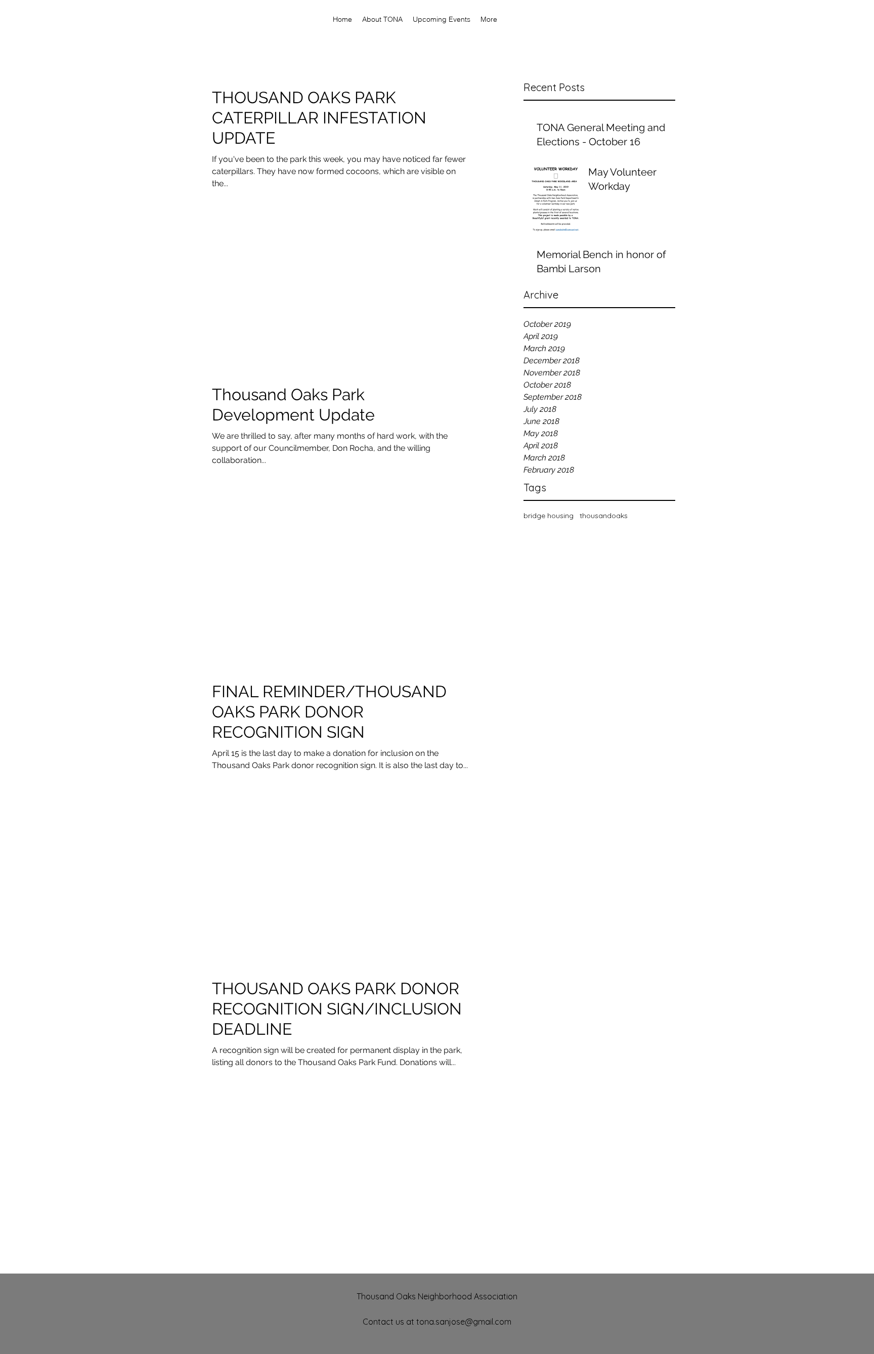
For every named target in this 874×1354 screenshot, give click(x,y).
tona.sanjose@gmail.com (463, 1322)
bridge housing (548, 515)
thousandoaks (604, 515)
